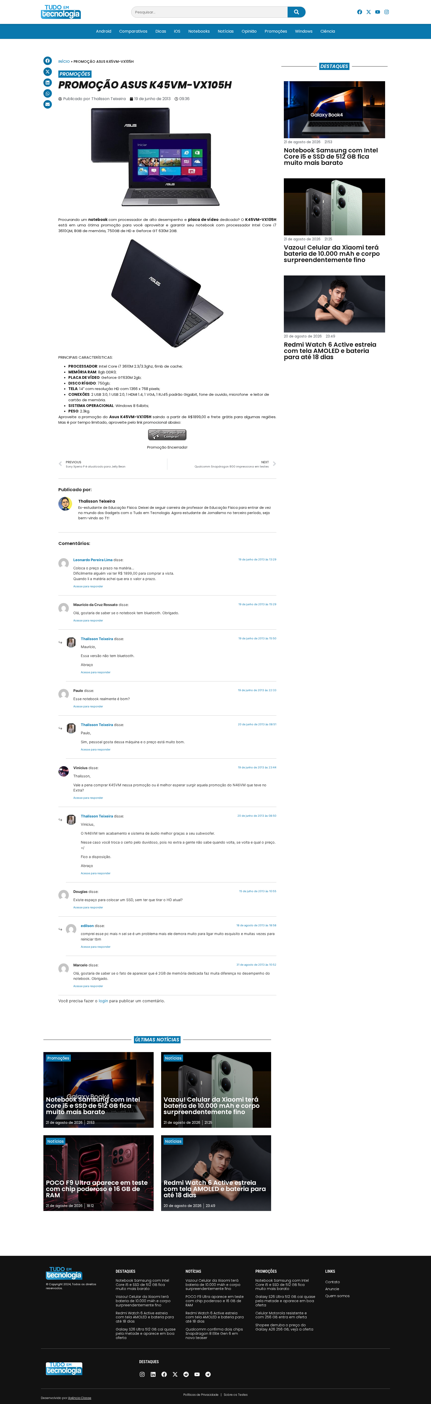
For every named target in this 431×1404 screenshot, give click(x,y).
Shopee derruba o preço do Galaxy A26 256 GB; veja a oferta (284, 1327)
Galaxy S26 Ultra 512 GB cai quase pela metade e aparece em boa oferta (146, 1333)
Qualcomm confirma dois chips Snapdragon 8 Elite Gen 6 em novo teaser (214, 1333)
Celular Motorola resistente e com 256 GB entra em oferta (281, 1315)
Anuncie (332, 1288)
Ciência (328, 31)
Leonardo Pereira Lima (92, 560)
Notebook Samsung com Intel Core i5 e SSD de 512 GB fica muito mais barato (142, 1284)
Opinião (249, 31)
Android (103, 31)
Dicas (160, 31)
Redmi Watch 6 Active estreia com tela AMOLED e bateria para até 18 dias (145, 1317)
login (103, 1000)
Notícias (226, 31)
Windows (304, 31)
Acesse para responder (88, 586)
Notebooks (199, 31)
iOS (177, 31)
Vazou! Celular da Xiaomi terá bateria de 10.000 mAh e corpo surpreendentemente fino (143, 1301)
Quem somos (337, 1295)
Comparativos (133, 31)
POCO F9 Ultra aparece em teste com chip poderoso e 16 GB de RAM (215, 1301)
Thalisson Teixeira (97, 639)
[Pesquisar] (297, 12)
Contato (332, 1281)
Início (64, 61)
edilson (87, 926)
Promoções (276, 31)
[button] (47, 61)
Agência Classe (79, 1398)
